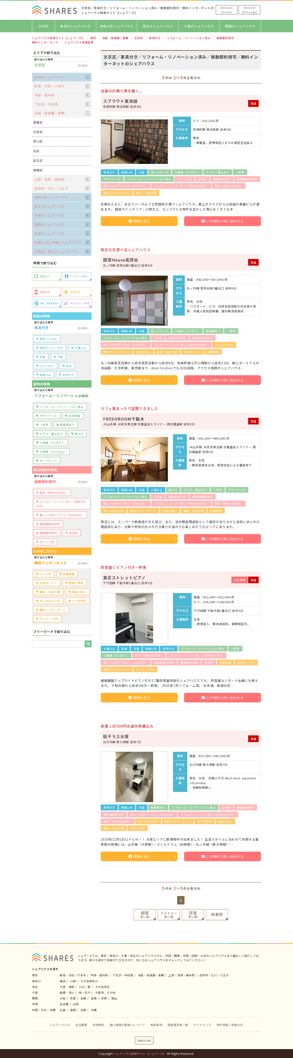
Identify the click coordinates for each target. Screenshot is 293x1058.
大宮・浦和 (67, 987)
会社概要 (81, 1025)
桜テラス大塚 (116, 736)
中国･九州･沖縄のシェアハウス (58, 242)
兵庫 (84, 998)
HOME (43, 26)
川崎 (73, 981)
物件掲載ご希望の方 (230, 1025)
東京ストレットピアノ (124, 577)
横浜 (63, 981)
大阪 (63, 998)
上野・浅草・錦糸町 (49, 179)
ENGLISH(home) (226, 10)
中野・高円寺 (44, 95)
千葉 (35, 992)
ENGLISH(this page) (249, 10)
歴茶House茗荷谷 (120, 260)
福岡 (73, 1010)
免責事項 (156, 1025)
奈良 (104, 998)
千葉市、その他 (105, 992)
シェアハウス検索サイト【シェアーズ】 (140, 1053)
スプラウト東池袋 (120, 101)
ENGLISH (144, 1040)
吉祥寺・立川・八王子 (51, 188)
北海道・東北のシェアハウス (56, 251)
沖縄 (94, 1010)
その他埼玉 (102, 987)
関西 (35, 998)
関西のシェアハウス (240, 26)
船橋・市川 (67, 992)
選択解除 (83, 65)
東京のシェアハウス (75, 26)
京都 (73, 998)
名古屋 (64, 1004)
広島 (63, 1010)
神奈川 (36, 981)
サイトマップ (202, 1025)
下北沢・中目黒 (46, 104)
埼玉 (35, 987)
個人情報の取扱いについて (127, 1025)
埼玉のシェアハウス (158, 26)
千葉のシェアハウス (199, 26)
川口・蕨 (85, 987)
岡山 (114, 998)
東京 (35, 975)
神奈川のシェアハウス (116, 26)
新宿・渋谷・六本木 (49, 86)
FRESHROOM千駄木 (123, 419)
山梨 (76, 1004)
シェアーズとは (60, 1025)
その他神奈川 (89, 981)
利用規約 (98, 1025)
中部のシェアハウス (49, 233)
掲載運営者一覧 (178, 1025)
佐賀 (84, 1010)
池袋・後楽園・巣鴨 (49, 113)
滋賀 (94, 998)
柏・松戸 (85, 992)
